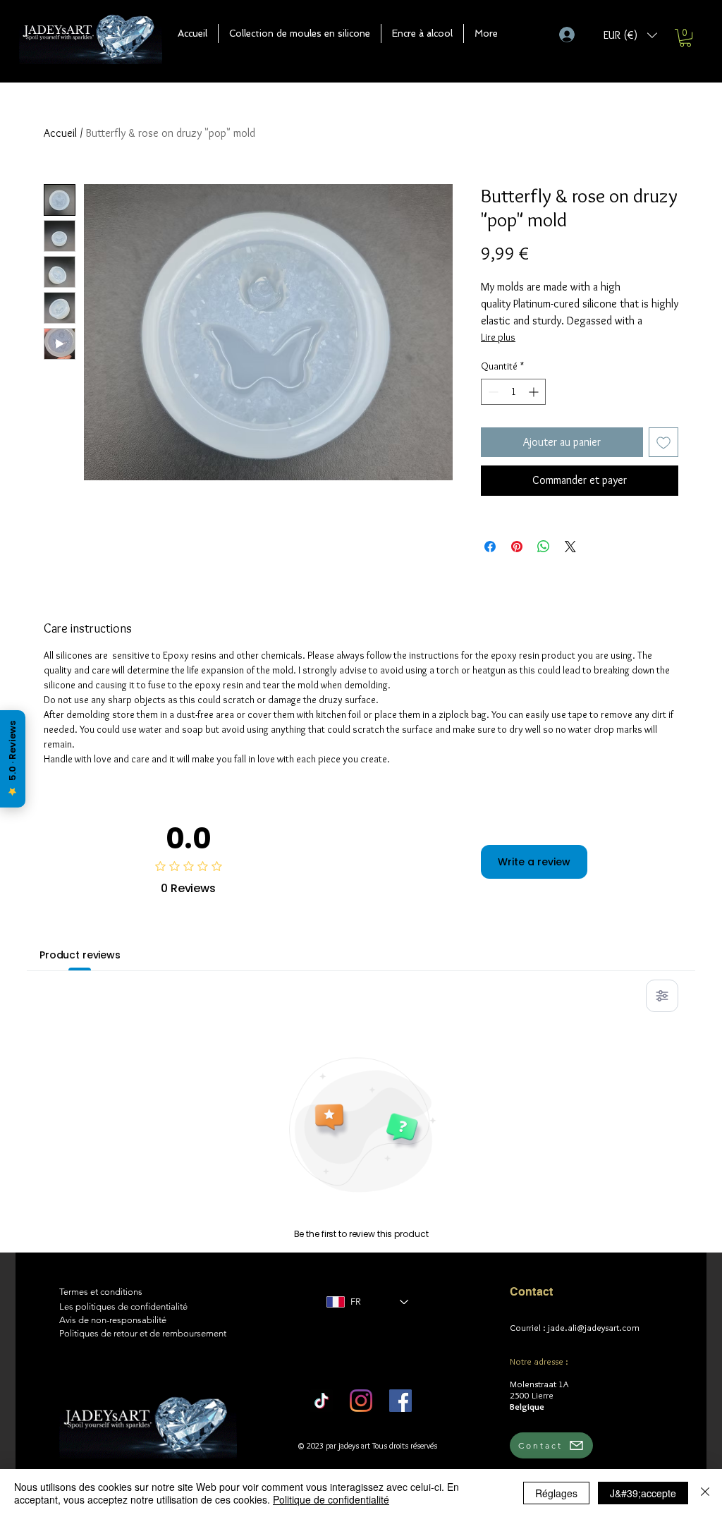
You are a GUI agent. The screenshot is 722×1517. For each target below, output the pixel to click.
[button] (300, 33)
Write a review (534, 862)
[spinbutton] (513, 391)
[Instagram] (361, 1400)
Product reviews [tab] (80, 955)
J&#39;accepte (643, 1493)
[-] (572, 35)
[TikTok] (321, 1400)
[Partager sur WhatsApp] (543, 546)
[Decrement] (492, 391)
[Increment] (535, 391)
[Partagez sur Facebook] (490, 546)
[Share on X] (570, 546)
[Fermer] (705, 1493)
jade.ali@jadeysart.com (594, 1327)
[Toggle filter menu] (662, 996)
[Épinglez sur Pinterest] (516, 546)
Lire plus (498, 337)
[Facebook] (400, 1400)
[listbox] (630, 35)
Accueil (60, 133)
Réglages (556, 1493)
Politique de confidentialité (331, 1499)
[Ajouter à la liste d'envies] (663, 442)
